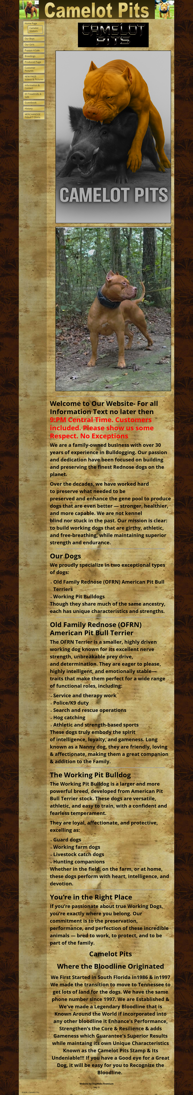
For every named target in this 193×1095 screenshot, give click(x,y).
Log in (96, 1087)
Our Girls (29, 44)
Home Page (31, 23)
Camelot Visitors (34, 29)
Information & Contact (32, 87)
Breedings (30, 56)
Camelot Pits (34, 1092)
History (28, 108)
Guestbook (30, 102)
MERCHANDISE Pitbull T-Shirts (32, 116)
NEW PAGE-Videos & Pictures (34, 78)
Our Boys (29, 38)
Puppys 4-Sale (32, 50)
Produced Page (33, 62)
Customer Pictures (30, 69)
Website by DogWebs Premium (97, 1083)
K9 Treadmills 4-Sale (33, 95)
